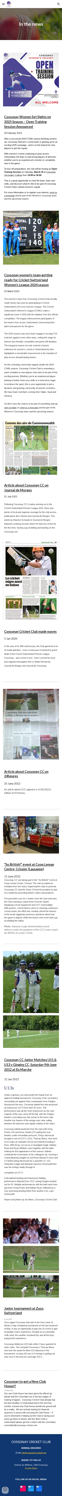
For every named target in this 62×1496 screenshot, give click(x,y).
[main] (31, 24)
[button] (3, 4)
